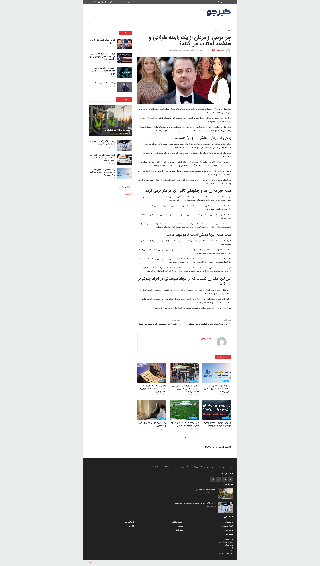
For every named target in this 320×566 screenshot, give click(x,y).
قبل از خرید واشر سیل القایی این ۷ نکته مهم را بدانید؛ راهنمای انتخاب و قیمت (102, 158)
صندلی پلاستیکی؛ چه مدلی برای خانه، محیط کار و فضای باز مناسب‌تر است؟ (185, 388)
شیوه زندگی (142, 23)
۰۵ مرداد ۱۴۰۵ (193, 429)
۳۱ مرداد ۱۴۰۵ (226, 395)
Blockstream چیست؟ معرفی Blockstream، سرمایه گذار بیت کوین (103, 71)
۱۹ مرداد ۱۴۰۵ (161, 395)
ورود (92, 2)
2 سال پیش (110, 62)
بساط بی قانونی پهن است (105, 82)
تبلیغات (229, 2)
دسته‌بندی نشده (178, 522)
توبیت (231, 550)
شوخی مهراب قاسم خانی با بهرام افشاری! (102, 41)
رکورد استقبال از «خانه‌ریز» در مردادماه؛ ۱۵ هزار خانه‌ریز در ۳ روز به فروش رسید (217, 388)
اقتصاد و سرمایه (168, 23)
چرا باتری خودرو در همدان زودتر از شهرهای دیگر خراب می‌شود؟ (217, 424)
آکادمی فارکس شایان (226, 553)
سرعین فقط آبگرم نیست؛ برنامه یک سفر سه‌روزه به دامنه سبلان (184, 424)
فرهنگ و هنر (210, 23)
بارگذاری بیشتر (184, 438)
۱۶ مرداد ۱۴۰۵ (226, 429)
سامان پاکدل (216, 50)
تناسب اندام (195, 23)
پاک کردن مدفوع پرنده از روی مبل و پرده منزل (152, 424)
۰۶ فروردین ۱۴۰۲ (201, 50)
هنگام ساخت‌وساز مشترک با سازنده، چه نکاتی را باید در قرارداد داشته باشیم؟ (152, 388)
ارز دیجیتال (127, 23)
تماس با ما (221, 2)
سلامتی (154, 23)
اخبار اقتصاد (229, 539)
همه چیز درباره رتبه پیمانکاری (117, 130)
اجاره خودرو (128, 194)
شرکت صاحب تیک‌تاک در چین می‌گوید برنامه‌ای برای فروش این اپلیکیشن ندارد (102, 56)
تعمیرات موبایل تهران (226, 542)
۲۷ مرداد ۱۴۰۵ (193, 395)
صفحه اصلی (225, 23)
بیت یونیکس (228, 545)
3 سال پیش (110, 46)
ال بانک (230, 547)
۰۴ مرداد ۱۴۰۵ (161, 429)
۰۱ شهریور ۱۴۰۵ (124, 134)
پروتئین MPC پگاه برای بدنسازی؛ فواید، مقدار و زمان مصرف (102, 142)
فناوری (182, 23)
